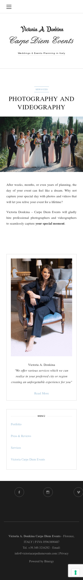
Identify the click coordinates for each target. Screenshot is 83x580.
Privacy (64, 553)
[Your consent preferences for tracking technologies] (76, 572)
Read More (41, 393)
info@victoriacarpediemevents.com (36, 553)
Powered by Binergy (41, 561)
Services (42, 89)
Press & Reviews (21, 436)
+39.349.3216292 (39, 547)
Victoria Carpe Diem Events (28, 459)
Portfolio (16, 424)
